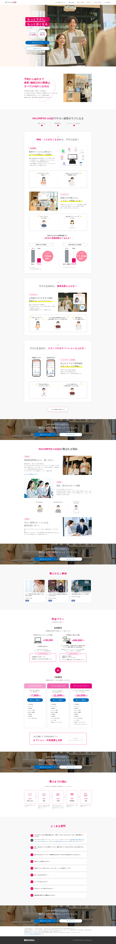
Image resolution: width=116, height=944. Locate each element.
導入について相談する (35, 700)
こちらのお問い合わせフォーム (59, 841)
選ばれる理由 (71, 2)
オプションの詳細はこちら (30, 474)
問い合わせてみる (37, 48)
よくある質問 (107, 2)
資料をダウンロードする (37, 42)
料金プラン (89, 2)
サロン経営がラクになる (60, 2)
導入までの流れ (98, 2)
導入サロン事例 (80, 2)
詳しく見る (76, 738)
